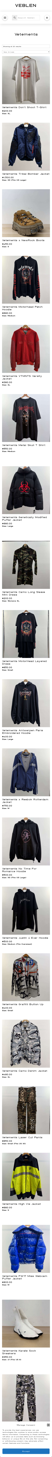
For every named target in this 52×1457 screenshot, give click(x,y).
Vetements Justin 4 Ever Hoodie (25, 937)
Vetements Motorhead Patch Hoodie (22, 308)
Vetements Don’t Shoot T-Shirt (24, 107)
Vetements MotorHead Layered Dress (24, 662)
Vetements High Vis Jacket (21, 1203)
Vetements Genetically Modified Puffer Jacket (24, 518)
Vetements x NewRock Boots (23, 240)
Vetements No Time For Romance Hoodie (19, 870)
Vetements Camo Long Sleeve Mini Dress (23, 593)
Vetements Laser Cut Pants (22, 1137)
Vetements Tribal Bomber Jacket (25, 173)
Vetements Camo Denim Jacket (24, 1070)
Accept (26, 1451)
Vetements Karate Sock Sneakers (19, 1352)
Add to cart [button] (27, 100)
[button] (48, 1425)
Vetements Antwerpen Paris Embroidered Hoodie (22, 731)
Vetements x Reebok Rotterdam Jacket (25, 800)
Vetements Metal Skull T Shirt (23, 445)
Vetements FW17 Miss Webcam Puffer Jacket (24, 1277)
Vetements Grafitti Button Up (22, 1004)
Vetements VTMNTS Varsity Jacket (22, 377)
